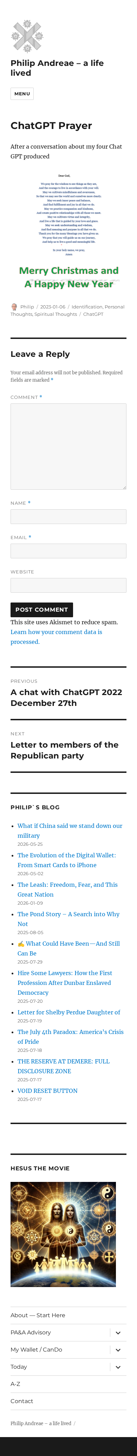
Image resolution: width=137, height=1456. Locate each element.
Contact (22, 1401)
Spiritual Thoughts (55, 314)
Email (21, 537)
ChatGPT (93, 314)
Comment (27, 397)
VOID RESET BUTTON (48, 1090)
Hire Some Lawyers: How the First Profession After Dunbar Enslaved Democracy (65, 982)
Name (21, 503)
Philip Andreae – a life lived (41, 1424)
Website (22, 571)
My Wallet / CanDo (36, 1349)
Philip (27, 306)
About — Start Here (38, 1315)
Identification (87, 306)
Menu (22, 93)
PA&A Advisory (31, 1332)
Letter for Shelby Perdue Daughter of (69, 1012)
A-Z (15, 1384)
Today (19, 1366)
